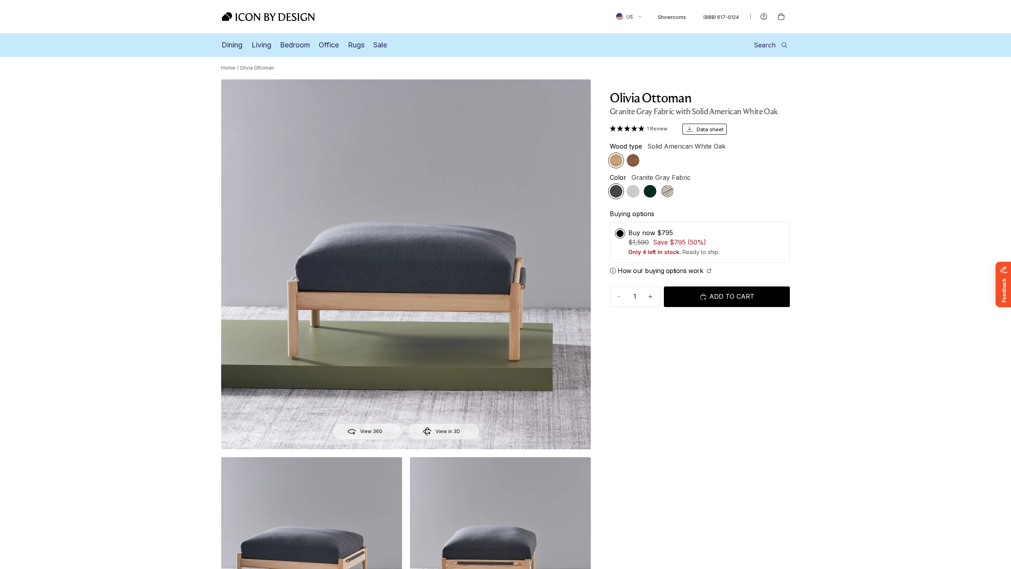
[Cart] (781, 16)
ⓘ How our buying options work (657, 271)
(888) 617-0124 (721, 17)
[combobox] (629, 16)
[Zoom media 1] (406, 264)
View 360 (371, 431)
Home (228, 68)
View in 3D (448, 431)
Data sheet (710, 129)
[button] (641, 128)
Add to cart (731, 296)
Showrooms (672, 17)
